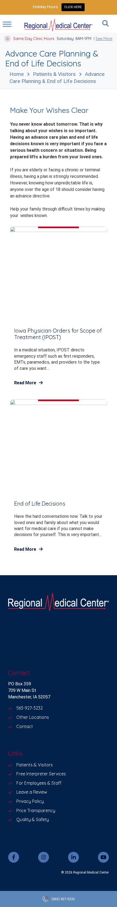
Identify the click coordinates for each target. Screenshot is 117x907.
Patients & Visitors (54, 74)
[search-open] (105, 23)
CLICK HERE (73, 7)
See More (104, 38)
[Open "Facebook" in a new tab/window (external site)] (13, 857)
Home (17, 74)
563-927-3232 (29, 708)
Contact (24, 726)
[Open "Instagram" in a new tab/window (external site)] (43, 857)
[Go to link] (58, 603)
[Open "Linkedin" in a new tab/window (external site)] (73, 857)
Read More (25, 382)
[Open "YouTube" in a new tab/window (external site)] (103, 857)
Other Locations (32, 717)
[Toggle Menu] (7, 24)
